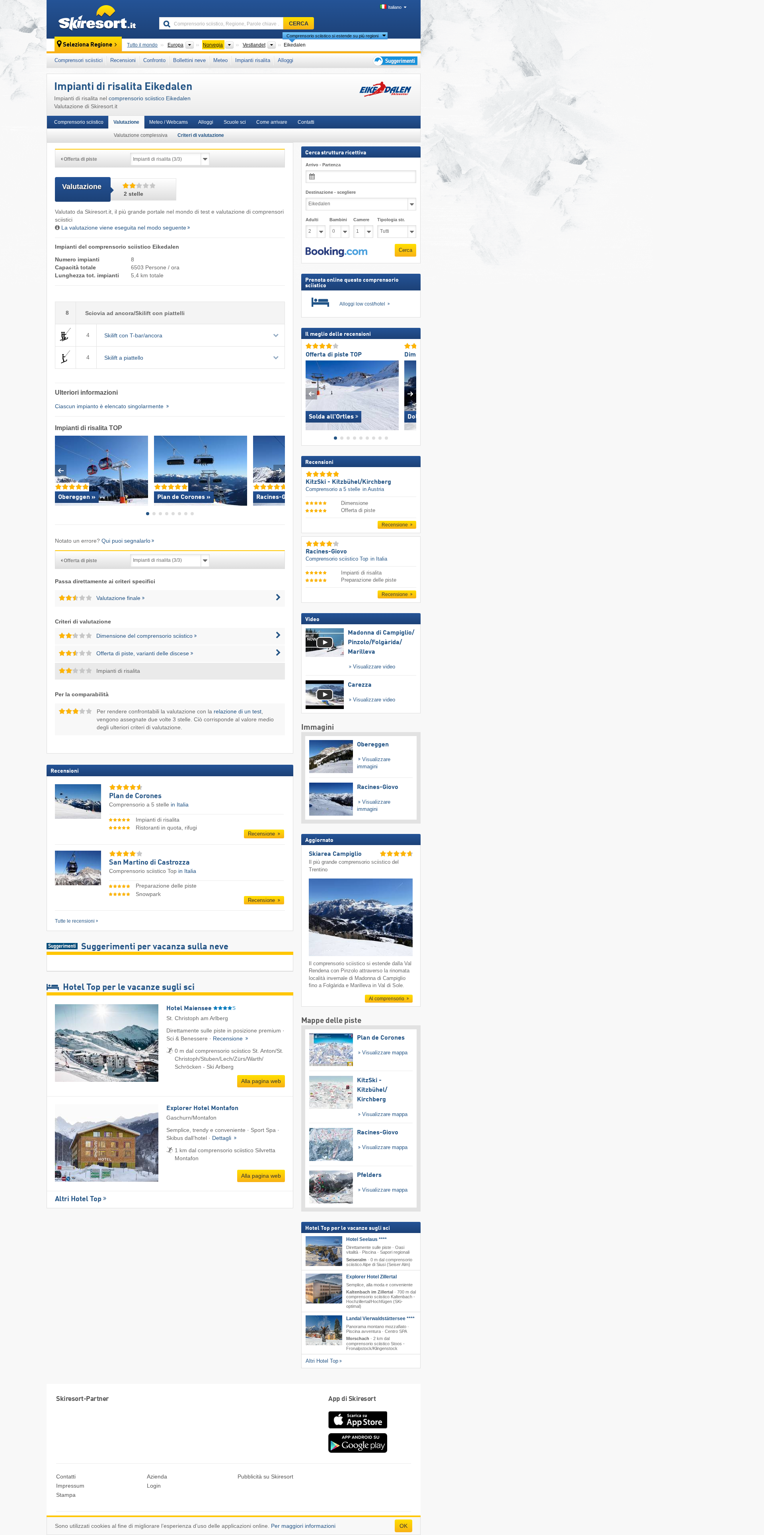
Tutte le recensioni (75, 921)
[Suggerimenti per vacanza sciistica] (394, 60)
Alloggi (285, 60)
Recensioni (123, 60)
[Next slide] (279, 470)
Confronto (154, 60)
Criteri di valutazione (200, 135)
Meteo (220, 60)
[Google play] (357, 1451)
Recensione (262, 834)
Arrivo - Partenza (323, 164)
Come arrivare (271, 122)
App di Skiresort (352, 1399)
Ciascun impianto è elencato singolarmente (110, 406)
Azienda (157, 1476)
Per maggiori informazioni (303, 1526)
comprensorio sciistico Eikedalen (150, 98)
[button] (336, 252)
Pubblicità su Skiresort (265, 1476)
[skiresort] (99, 19)
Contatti (306, 122)
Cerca (405, 250)
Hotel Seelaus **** (366, 1239)
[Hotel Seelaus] (324, 1251)
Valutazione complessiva (141, 135)
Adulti (312, 219)
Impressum (70, 1485)
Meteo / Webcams (168, 122)
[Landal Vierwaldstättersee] (324, 1330)
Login (154, 1485)
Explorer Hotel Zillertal (371, 1276)
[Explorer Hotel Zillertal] (324, 1288)
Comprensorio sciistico (78, 122)
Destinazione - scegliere (331, 192)
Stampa (66, 1495)
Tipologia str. (391, 219)
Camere (361, 219)
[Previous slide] (60, 470)
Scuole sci (235, 122)
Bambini (338, 219)
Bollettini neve (189, 60)
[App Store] (357, 1429)
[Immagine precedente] (311, 393)
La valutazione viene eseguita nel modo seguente (123, 227)
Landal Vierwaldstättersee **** (380, 1318)
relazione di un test (237, 711)
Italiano (394, 7)
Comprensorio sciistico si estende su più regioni (332, 35)
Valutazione (126, 122)
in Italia (180, 804)
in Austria (373, 489)
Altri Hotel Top (78, 1199)
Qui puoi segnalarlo (125, 541)
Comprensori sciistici (79, 60)
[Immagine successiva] (410, 393)
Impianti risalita (252, 60)
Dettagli (222, 1138)
